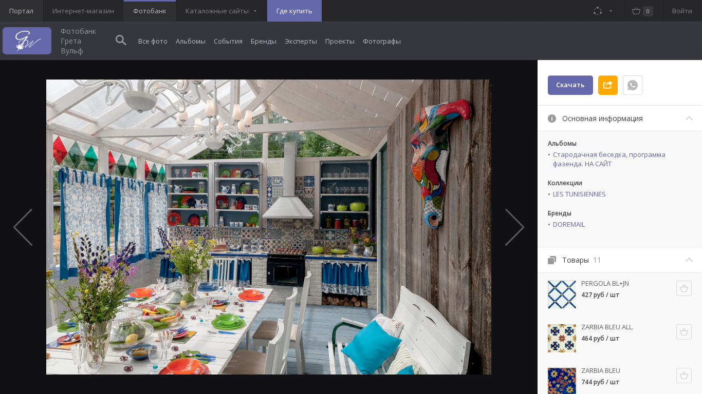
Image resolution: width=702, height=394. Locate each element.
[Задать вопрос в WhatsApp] (632, 85)
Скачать (570, 84)
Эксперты (301, 41)
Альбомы (191, 41)
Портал (21, 10)
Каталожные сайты (217, 10)
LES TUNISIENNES (579, 194)
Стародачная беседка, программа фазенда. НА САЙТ (609, 159)
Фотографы (382, 41)
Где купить (294, 10)
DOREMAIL (569, 224)
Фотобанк (150, 10)
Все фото (153, 41)
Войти (682, 10)
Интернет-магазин (83, 10)
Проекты (340, 41)
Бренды (263, 41)
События (228, 41)
